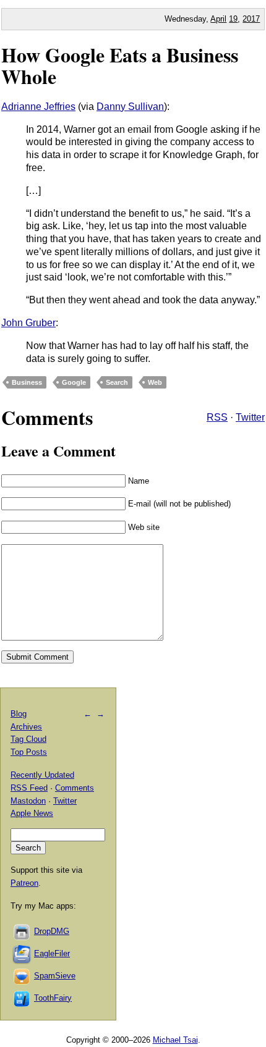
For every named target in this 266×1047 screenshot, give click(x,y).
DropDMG (51, 931)
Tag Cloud (28, 739)
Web (155, 382)
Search (117, 382)
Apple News (32, 813)
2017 (251, 18)
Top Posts (29, 752)
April (218, 18)
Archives (26, 726)
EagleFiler (52, 953)
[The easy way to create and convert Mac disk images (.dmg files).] (22, 931)
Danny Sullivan (130, 106)
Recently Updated (42, 775)
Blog (19, 713)
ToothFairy (53, 998)
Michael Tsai (175, 1040)
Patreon (24, 883)
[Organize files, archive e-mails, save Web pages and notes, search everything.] (22, 953)
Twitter (250, 417)
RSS (217, 417)
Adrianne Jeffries (38, 106)
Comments (74, 788)
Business (27, 382)
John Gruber (28, 322)
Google (74, 382)
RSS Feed (29, 788)
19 (233, 18)
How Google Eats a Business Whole (119, 65)
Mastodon (28, 800)
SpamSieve (54, 975)
